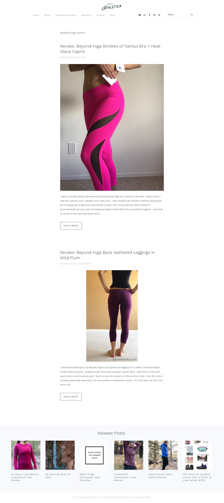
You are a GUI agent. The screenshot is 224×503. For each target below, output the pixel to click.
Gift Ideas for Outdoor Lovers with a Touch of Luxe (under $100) (197, 477)
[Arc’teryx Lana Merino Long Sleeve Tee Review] (25, 456)
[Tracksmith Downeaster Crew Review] (128, 456)
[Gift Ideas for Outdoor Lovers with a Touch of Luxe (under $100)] (197, 456)
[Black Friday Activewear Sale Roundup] (94, 456)
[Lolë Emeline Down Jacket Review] (163, 456)
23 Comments (79, 57)
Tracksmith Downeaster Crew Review (125, 477)
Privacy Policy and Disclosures (136, 497)
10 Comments (84, 264)
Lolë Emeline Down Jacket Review (160, 476)
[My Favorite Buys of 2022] (60, 456)
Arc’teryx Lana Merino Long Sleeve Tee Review (25, 477)
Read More (71, 226)
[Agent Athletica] (112, 9)
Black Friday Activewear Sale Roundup (90, 477)
